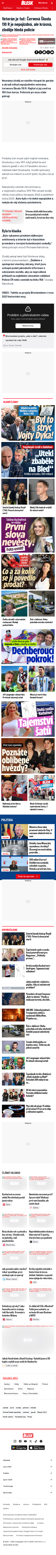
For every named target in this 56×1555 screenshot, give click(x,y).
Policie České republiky (12, 1412)
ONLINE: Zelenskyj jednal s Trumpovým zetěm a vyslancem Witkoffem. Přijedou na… (38, 1014)
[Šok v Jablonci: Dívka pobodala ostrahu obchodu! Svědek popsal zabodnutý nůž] (13, 1031)
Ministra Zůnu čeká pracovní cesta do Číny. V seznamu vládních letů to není (40, 831)
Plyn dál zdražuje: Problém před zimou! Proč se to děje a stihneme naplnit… (38, 1108)
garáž (33, 1412)
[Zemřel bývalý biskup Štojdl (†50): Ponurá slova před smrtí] (13, 938)
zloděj (18, 1408)
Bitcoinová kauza (11, 1393)
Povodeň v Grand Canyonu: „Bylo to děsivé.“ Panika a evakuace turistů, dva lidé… (38, 996)
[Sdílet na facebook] (36, 52)
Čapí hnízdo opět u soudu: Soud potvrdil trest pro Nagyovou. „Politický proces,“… (38, 954)
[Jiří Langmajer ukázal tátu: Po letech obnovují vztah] (13, 1063)
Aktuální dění (10, 1378)
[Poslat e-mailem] (52, 52)
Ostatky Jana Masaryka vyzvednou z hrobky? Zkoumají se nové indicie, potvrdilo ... (40, 847)
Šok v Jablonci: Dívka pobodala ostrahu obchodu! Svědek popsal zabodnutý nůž (38, 1030)
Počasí (45, 1384)
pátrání (26, 1408)
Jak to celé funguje (28, 69)
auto (12, 1408)
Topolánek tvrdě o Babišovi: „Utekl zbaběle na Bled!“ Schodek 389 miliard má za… (38, 1078)
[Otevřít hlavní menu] (3, 3)
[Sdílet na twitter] (40, 52)
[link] (15, 1441)
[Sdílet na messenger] (44, 52)
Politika (6, 838)
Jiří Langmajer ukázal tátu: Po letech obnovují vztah (38, 1059)
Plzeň (29, 1417)
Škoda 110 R (41, 1412)
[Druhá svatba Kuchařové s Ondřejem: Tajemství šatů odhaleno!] (13, 970)
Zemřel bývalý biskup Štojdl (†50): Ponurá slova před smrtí (38, 936)
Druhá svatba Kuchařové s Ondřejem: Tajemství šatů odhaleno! (38, 968)
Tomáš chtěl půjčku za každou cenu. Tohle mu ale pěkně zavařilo (38, 1044)
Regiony (30, 1389)
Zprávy (7, 1384)
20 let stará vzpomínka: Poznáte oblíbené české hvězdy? (37, 1092)
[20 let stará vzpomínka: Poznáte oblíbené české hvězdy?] (13, 1095)
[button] (19, 1447)
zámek (5, 1408)
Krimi (20, 1389)
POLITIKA (7, 819)
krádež (33, 1408)
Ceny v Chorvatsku (30, 1393)
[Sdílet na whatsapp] (48, 52)
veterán (26, 1412)
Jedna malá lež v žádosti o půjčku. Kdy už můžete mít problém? (38, 984)
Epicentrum (9, 1389)
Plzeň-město (8, 1417)
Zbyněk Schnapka (9, 48)
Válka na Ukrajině (31, 1384)
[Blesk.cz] (27, 3)
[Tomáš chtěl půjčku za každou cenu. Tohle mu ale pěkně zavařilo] (13, 1047)
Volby (16, 1384)
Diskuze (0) (7, 52)
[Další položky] (52, 8)
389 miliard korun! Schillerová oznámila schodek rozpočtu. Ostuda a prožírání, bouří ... (40, 864)
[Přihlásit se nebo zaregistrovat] (51, 3)
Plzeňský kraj (20, 1417)
